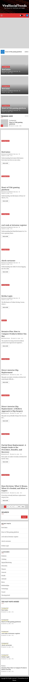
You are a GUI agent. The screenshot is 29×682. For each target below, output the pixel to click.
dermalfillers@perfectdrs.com (10, 71)
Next (23, 506)
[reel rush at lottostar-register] (14, 214)
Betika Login (6, 296)
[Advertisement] (14, 33)
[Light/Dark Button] (21, 15)
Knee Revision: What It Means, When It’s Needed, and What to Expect (14, 488)
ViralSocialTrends (14, 5)
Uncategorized (5, 66)
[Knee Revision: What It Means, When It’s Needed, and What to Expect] (14, 475)
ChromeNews (21, 678)
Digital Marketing (6, 562)
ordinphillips (6, 374)
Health (3, 575)
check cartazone (8, 260)
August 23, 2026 (6, 72)
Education (4, 566)
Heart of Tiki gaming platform (14, 108)
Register (27, 15)
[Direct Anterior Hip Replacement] (14, 359)
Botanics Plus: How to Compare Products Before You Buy (13, 333)
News (3, 582)
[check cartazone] (14, 249)
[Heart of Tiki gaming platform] (4, 123)
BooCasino (6, 69)
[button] (1, 15)
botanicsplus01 (6, 338)
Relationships (5, 585)
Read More (5, 163)
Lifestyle (3, 579)
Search (5, 512)
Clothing (3, 559)
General (3, 572)
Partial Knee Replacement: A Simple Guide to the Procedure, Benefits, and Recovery (13, 448)
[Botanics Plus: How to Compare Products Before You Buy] (14, 320)
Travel (3, 592)
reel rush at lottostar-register (14, 225)
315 (19, 506)
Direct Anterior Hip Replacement (9, 371)
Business (4, 320)
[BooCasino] (14, 141)
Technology (4, 588)
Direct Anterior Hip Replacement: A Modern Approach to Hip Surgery (12, 408)
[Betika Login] (14, 285)
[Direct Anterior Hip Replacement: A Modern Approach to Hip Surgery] (14, 395)
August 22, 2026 (15, 374)
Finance (3, 569)
